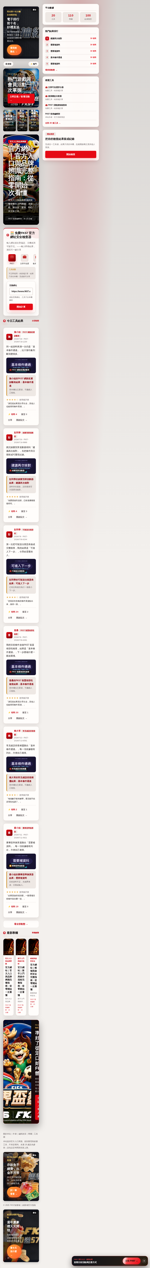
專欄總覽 (35, 933)
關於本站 (7, 1134)
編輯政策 (22, 1134)
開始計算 (21, 306)
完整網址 (13, 285)
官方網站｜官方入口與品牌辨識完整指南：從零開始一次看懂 (21, 170)
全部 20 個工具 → (53, 123)
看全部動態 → (21, 924)
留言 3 (24, 511)
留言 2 (25, 612)
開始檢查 (70, 154)
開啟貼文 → (21, 420)
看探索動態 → (51, 70)
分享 (10, 420)
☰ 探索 (8, 64)
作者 (15, 1134)
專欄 (30, 1134)
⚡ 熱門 (33, 64)
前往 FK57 (131, 1261)
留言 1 (25, 712)
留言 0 (24, 414)
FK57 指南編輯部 (15, 219)
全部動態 (35, 321)
